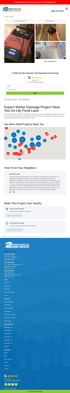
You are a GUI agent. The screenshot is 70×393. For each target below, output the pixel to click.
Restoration (7, 321)
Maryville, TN (8, 340)
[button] (29, 152)
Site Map (14, 388)
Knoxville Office (9, 262)
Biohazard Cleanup (9, 318)
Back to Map (9, 16)
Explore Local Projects (14, 215)
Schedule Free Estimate (14, 230)
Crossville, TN (8, 330)
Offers (6, 362)
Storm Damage (8, 308)
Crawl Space (7, 311)
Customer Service (9, 292)
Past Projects (8, 359)
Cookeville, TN (8, 327)
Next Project (50, 21)
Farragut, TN (8, 333)
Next (35, 93)
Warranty (7, 286)
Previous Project (20, 21)
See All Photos (51, 61)
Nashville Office (9, 271)
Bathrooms (7, 305)
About (6, 353)
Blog (5, 356)
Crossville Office (9, 254)
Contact (6, 282)
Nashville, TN (8, 343)
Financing (7, 289)
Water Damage (8, 302)
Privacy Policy (7, 388)
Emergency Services (10, 314)
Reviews (6, 365)
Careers (6, 369)
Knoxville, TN (8, 337)
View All (6, 346)
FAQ (5, 295)
